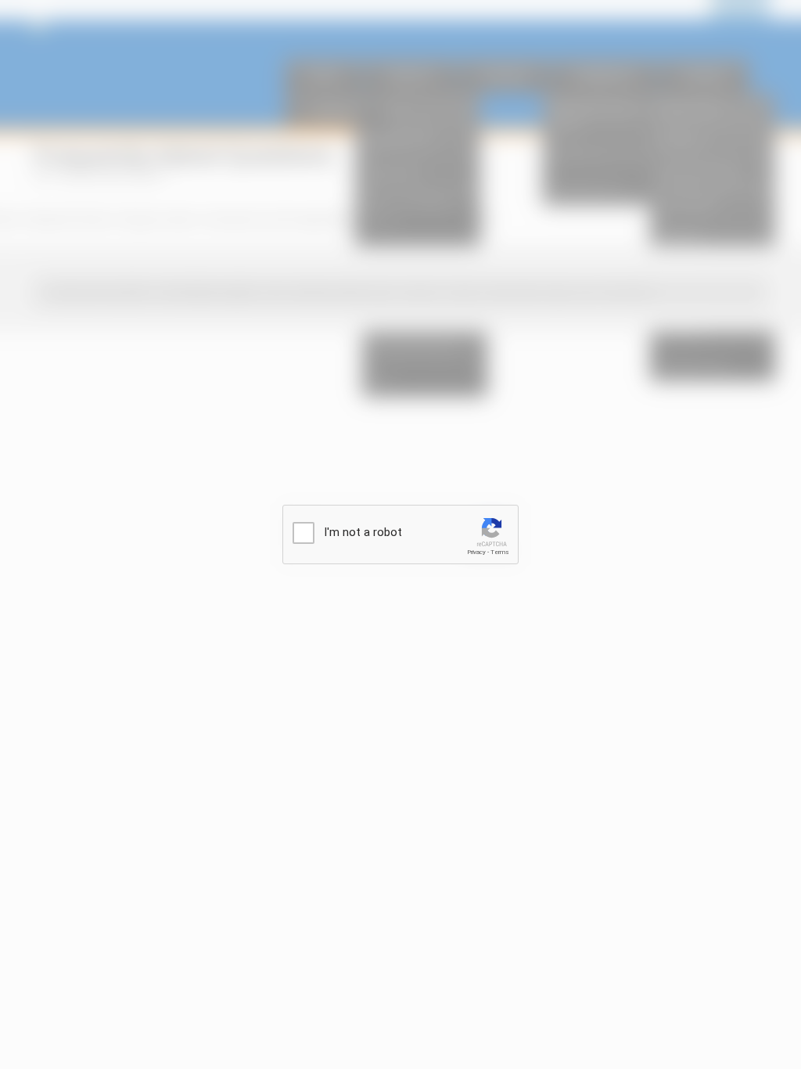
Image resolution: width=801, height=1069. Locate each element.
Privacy (476, 552)
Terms (499, 552)
